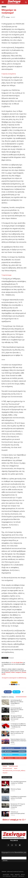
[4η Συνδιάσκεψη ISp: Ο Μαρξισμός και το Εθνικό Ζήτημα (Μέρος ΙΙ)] (5, 702)
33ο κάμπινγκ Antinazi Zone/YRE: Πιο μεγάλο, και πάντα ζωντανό (17, 717)
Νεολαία (4, 6)
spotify (3, 674)
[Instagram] (12, 845)
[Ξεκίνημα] (3, 17)
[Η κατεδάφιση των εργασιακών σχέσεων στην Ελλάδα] (5, 798)
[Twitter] (15, 845)
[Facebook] (8, 845)
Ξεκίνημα (7, 17)
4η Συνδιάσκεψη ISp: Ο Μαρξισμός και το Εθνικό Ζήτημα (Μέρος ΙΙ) (17, 702)
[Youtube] (19, 845)
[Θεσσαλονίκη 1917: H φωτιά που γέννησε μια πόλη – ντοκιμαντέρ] (5, 805)
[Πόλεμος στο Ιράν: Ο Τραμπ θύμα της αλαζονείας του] (5, 733)
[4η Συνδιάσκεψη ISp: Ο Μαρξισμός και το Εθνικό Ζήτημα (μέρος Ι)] (5, 710)
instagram (18, 672)
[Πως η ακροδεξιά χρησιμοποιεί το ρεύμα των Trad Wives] (5, 783)
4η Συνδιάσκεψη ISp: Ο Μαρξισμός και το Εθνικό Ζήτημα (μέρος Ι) (17, 709)
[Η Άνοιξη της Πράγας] (5, 790)
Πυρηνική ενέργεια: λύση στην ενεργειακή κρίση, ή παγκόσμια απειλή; (18, 741)
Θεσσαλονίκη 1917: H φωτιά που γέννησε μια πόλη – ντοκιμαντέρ (18, 805)
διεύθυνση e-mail (6, 856)
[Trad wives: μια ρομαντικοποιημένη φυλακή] (5, 814)
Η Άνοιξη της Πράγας (16, 789)
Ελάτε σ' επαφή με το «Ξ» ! (14, 820)
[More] (22, 691)
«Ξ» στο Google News (17, 662)
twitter (13, 672)
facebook (7, 672)
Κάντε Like (22, 748)
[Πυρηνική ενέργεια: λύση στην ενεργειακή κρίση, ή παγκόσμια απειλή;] (5, 741)
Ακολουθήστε (22, 751)
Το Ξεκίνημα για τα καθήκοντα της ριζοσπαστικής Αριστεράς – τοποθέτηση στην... (18, 725)
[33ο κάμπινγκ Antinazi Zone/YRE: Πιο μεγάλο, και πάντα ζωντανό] (5, 718)
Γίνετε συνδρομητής (20, 757)
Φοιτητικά (11, 657)
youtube (23, 672)
